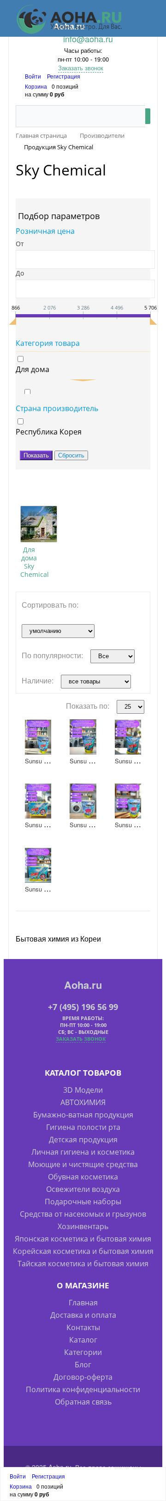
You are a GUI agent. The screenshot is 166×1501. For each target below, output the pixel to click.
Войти (33, 76)
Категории (83, 1352)
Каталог (83, 1340)
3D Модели (83, 1090)
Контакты (83, 1327)
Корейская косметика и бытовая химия (83, 1251)
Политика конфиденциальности (83, 1389)
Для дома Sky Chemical (34, 562)
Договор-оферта (83, 1377)
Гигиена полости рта (83, 1127)
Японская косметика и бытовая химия (83, 1239)
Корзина (36, 86)
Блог (83, 1365)
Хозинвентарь (83, 1226)
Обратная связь (83, 1402)
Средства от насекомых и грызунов (83, 1214)
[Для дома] (38, 524)
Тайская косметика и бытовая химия (83, 1263)
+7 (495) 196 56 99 (83, 1006)
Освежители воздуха (83, 1189)
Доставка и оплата (83, 1315)
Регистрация (63, 76)
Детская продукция (83, 1139)
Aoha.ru (83, 984)
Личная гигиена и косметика (83, 1152)
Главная (83, 1303)
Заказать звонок (80, 67)
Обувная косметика (83, 1177)
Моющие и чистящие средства (83, 1164)
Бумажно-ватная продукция (83, 1115)
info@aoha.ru (88, 39)
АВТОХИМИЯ (83, 1102)
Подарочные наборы (83, 1201)
